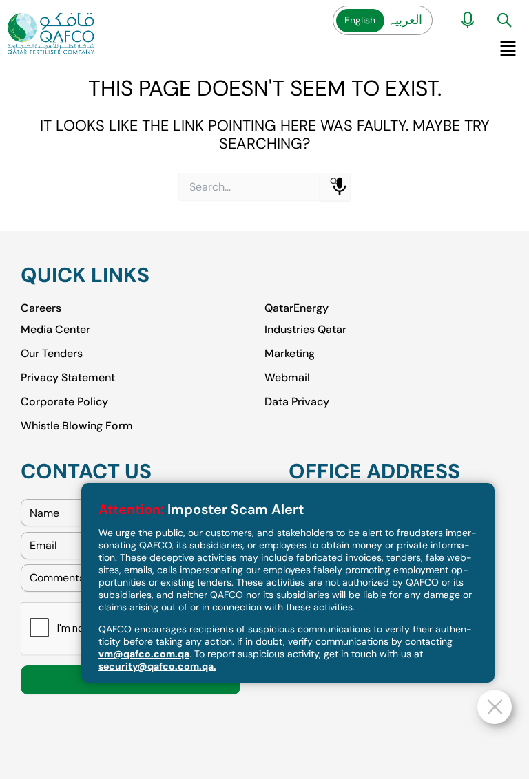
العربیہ (405, 20)
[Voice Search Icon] (468, 20)
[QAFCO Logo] (51, 33)
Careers (41, 308)
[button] (508, 48)
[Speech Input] (340, 186)
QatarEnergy (296, 308)
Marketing (289, 352)
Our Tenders (52, 352)
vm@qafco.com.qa (143, 654)
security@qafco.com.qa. (157, 666)
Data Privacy (296, 400)
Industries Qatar (305, 328)
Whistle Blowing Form (77, 424)
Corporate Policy (64, 400)
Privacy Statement (68, 376)
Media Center (55, 328)
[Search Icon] (504, 20)
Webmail (287, 376)
